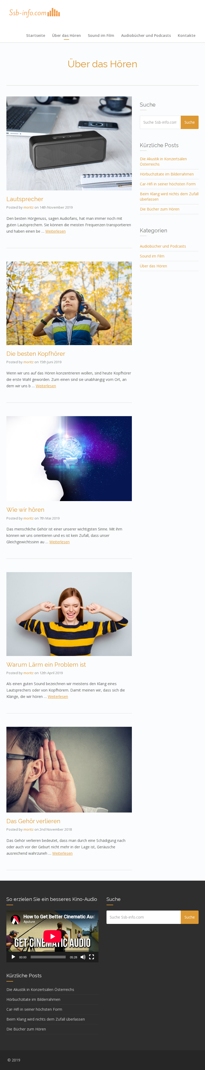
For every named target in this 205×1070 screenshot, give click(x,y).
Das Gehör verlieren (33, 821)
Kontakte (186, 35)
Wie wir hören (25, 509)
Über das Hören (66, 35)
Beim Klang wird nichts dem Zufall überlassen (45, 1019)
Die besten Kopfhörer (35, 353)
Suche (189, 122)
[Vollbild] (91, 957)
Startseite (35, 35)
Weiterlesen (55, 231)
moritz (28, 207)
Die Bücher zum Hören (159, 209)
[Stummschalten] (83, 957)
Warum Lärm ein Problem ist (46, 664)
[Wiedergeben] (13, 957)
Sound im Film (101, 35)
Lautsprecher (24, 199)
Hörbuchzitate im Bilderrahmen (167, 174)
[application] (52, 936)
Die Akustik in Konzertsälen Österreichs (40, 989)
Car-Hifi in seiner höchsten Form (168, 183)
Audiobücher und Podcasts (146, 35)
